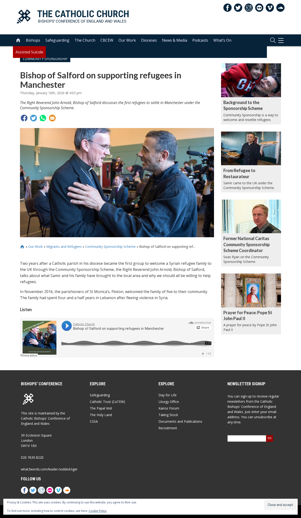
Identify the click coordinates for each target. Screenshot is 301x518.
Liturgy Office (168, 401)
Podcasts (200, 40)
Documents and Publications (180, 421)
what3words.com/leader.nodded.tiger (49, 469)
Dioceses (149, 40)
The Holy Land (101, 415)
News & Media (174, 40)
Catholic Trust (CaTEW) (107, 401)
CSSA (94, 421)
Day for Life (167, 395)
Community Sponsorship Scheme (110, 246)
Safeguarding (57, 40)
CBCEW (106, 40)
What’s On (222, 40)
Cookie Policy (98, 511)
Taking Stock (168, 415)
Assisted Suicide (29, 52)
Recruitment (167, 428)
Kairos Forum (168, 408)
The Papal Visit (101, 408)
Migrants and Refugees (64, 246)
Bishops (33, 40)
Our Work (127, 40)
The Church (85, 40)
